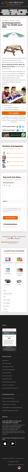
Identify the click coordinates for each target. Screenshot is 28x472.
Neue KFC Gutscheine (8, 385)
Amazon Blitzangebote (8, 369)
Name (5, 201)
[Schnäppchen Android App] (23, 130)
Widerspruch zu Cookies (8, 404)
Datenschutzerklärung (8, 398)
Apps (4, 296)
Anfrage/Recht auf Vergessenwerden (12, 407)
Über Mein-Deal (6, 363)
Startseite (5, 20)
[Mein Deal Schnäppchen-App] (14, 443)
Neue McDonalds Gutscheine (10, 388)
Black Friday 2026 (7, 376)
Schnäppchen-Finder (8, 366)
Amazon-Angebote (7, 293)
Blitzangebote (6, 303)
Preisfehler (5, 429)
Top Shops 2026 (6, 372)
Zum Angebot (14, 113)
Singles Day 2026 (7, 379)
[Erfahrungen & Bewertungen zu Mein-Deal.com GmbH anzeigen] (9, 339)
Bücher (5, 309)
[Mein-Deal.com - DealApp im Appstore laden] (6, 443)
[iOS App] (17, 130)
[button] (4, 185)
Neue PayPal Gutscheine (9, 382)
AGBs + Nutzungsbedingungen (10, 401)
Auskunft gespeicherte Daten (10, 410)
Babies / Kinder (15, 20)
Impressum (5, 360)
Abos (4, 290)
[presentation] (4, 185)
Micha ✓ (3, 29)
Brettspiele (6, 306)
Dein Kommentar (8, 182)
